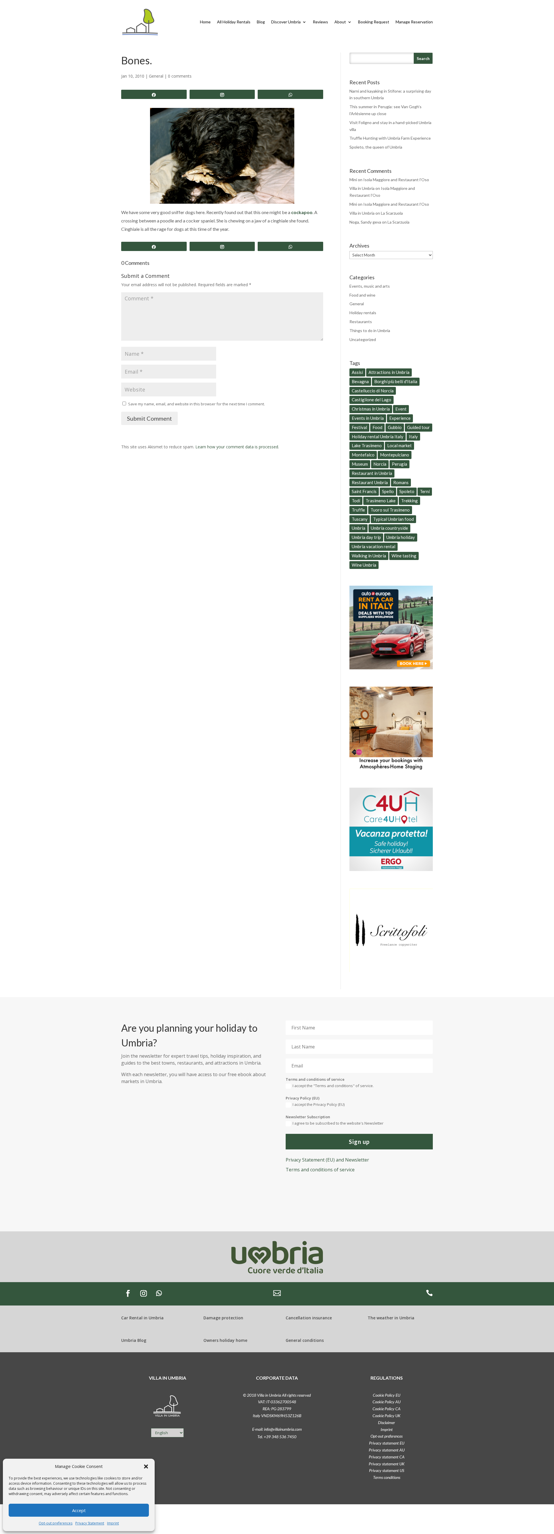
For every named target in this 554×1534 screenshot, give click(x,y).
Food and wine (362, 295)
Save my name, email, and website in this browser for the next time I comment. (196, 404)
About (340, 21)
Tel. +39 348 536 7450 (276, 1436)
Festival (359, 427)
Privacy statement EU (386, 1443)
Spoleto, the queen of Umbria (375, 147)
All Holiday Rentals (233, 21)
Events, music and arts (369, 286)
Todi (356, 500)
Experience (400, 418)
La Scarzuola (392, 213)
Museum (360, 464)
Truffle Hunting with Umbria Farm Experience (390, 138)
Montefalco (363, 454)
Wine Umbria (364, 564)
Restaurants (360, 321)
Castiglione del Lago (371, 399)
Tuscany (360, 519)
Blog (261, 21)
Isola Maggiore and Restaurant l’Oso (396, 179)
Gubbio (395, 427)
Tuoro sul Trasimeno (390, 509)
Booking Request (373, 21)
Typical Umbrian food (393, 519)
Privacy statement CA (387, 1456)
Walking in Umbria (369, 555)
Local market (399, 445)
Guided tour (418, 427)
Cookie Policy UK (386, 1415)
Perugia (399, 464)
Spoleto (406, 491)
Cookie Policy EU (386, 1395)
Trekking (409, 500)
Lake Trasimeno (367, 445)
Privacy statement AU (387, 1449)
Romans (401, 482)
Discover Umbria (286, 21)
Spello (388, 491)
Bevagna (360, 381)
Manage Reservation (414, 21)
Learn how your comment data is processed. (237, 446)
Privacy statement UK (387, 1463)
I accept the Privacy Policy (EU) (319, 1104)
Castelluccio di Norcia (373, 390)
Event (401, 408)
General (156, 76)
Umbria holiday (400, 537)
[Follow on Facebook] (127, 1293)
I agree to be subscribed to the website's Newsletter (338, 1123)
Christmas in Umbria (371, 408)
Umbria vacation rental (373, 546)
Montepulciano (394, 454)
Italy (413, 436)
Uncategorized (362, 339)
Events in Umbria (368, 418)
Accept (79, 1510)
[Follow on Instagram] (143, 1293)
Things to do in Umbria (369, 330)
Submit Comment (149, 418)
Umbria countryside (389, 528)
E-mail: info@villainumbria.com (277, 1429)
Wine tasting (404, 555)
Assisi (357, 372)
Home (205, 21)
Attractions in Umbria (388, 372)
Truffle (358, 509)
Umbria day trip (366, 537)
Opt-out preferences (55, 1523)
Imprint (113, 1523)
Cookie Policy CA (386, 1408)
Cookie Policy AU (386, 1401)
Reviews (320, 21)
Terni (425, 491)
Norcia (379, 464)
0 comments (180, 76)
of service (320, 1169)
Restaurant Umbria (370, 482)
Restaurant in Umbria (372, 473)
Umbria (358, 528)
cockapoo (301, 212)
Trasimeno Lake (381, 500)
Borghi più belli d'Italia (395, 381)
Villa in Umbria (362, 188)
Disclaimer (386, 1422)
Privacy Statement (89, 1523)
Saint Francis (364, 491)
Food (377, 427)
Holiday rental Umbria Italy (377, 436)
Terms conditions (386, 1477)
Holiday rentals (362, 312)
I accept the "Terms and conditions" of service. (333, 1085)
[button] (146, 1466)
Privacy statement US (386, 1470)
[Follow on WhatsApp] (159, 1293)
